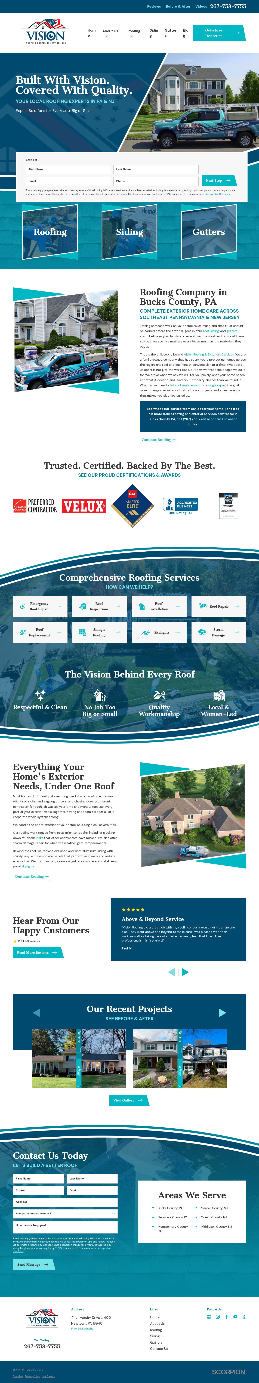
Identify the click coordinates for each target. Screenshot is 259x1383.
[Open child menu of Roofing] (131, 36)
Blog (185, 33)
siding (214, 331)
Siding (154, 33)
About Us (110, 31)
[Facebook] (227, 1317)
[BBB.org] (244, 1317)
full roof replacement (185, 385)
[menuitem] (18, 1376)
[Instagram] (218, 1317)
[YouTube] (235, 1317)
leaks (39, 838)
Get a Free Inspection (214, 33)
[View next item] (185, 972)
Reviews (154, 6)
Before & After (178, 6)
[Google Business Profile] (209, 1317)
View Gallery (123, 1100)
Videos (201, 6)
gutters (232, 331)
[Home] (45, 33)
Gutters (170, 33)
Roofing (134, 31)
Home (92, 33)
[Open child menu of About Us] (106, 36)
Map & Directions (82, 1328)
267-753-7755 (228, 6)
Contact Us (159, 1348)
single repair (217, 385)
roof (205, 331)
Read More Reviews (33, 953)
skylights (28, 866)
